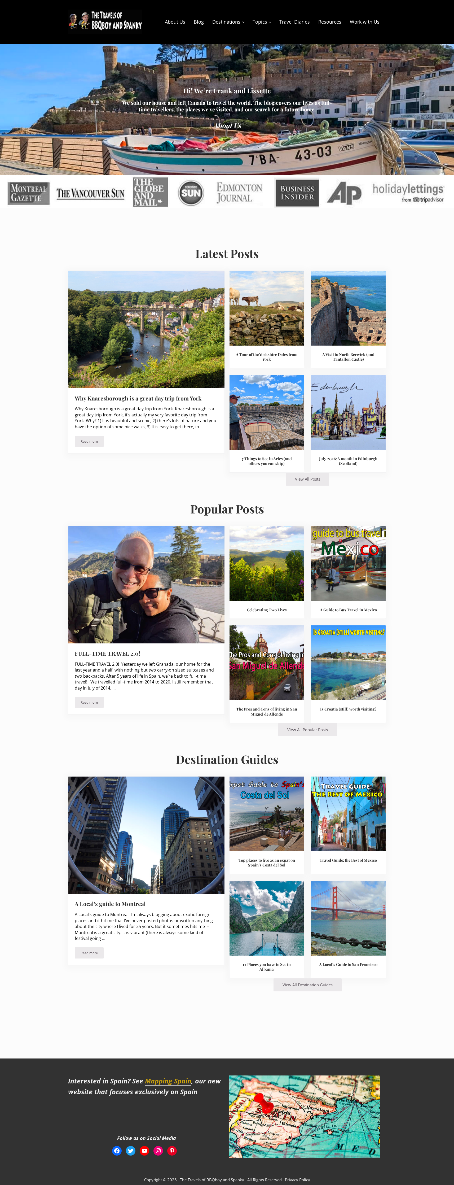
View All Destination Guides (308, 984)
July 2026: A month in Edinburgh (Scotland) (348, 461)
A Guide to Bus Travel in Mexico (348, 609)
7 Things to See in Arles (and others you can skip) (267, 461)
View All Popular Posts (307, 729)
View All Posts (307, 479)
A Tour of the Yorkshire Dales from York (266, 357)
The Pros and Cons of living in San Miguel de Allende (266, 711)
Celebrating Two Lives (267, 609)
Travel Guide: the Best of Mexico (348, 860)
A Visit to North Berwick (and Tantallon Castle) (348, 357)
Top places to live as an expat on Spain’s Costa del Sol (267, 863)
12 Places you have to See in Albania (267, 967)
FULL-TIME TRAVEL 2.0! (107, 653)
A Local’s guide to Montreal (110, 903)
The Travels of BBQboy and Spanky (212, 1179)
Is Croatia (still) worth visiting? (348, 709)
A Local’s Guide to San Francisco (348, 964)
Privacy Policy (297, 1179)
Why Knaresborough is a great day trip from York (138, 398)
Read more (92, 442)
